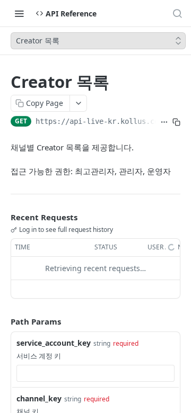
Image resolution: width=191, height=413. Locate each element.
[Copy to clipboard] (176, 122)
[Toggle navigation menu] (19, 13)
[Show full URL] (164, 122)
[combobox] (95, 373)
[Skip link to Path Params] (3, 321)
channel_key (39, 398)
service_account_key (53, 343)
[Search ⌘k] (177, 13)
